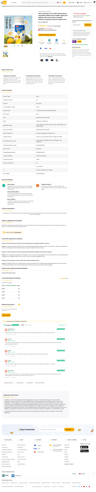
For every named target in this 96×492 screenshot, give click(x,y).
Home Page (4, 6)
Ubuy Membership (6, 466)
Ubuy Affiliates (21, 464)
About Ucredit (21, 457)
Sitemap (4, 454)
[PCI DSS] (5, 475)
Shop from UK (14, 482)
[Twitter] (87, 486)
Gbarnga (67, 447)
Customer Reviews (22, 449)
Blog (18, 461)
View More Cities (69, 464)
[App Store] (84, 447)
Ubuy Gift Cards (21, 459)
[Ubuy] (4, 2)
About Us (4, 445)
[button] (72, 2)
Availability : (41, 28)
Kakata (66, 457)
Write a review (6, 315)
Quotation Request (7, 449)
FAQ (18, 454)
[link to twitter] (22, 46)
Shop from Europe (76, 482)
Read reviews (62, 325)
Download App (21, 445)
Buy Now (50, 56)
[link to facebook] (18, 46)
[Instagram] (81, 486)
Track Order (5, 457)
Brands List (20, 447)
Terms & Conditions (36, 486)
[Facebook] (79, 486)
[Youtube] (84, 486)
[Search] (64, 2)
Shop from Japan (23, 482)
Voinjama (67, 461)
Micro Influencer (6, 464)
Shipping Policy (5, 461)
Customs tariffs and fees (8, 459)
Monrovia (67, 445)
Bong (66, 449)
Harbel (66, 454)
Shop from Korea (46, 482)
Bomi (66, 452)
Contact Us (5, 447)
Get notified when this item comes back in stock (82, 21)
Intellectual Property (7, 452)
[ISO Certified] (15, 475)
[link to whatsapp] (14, 46)
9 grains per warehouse (44, 11)
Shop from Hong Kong (35, 482)
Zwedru (66, 459)
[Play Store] (84, 451)
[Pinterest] (89, 486)
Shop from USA (5, 482)
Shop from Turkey (66, 482)
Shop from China (56, 482)
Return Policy (20, 452)
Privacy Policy (47, 486)
